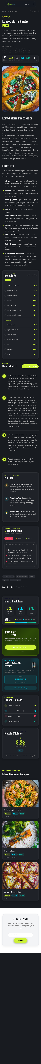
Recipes (10, 11)
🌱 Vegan (29, 538)
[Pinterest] (16, 50)
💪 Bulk (18, 538)
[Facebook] (4, 50)
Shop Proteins (19, 688)
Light (35, 11)
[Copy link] (29, 50)
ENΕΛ (27, 4)
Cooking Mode (31, 366)
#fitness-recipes (22, 576)
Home (4, 11)
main (16, 11)
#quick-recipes (15, 580)
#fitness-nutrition (9, 576)
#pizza (6, 580)
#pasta (32, 576)
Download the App (20, 647)
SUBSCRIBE (20, 940)
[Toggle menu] (33, 4)
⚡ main (6, 16)
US (12, 280)
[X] (10, 50)
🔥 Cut (9, 538)
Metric (7, 280)
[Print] (23, 50)
